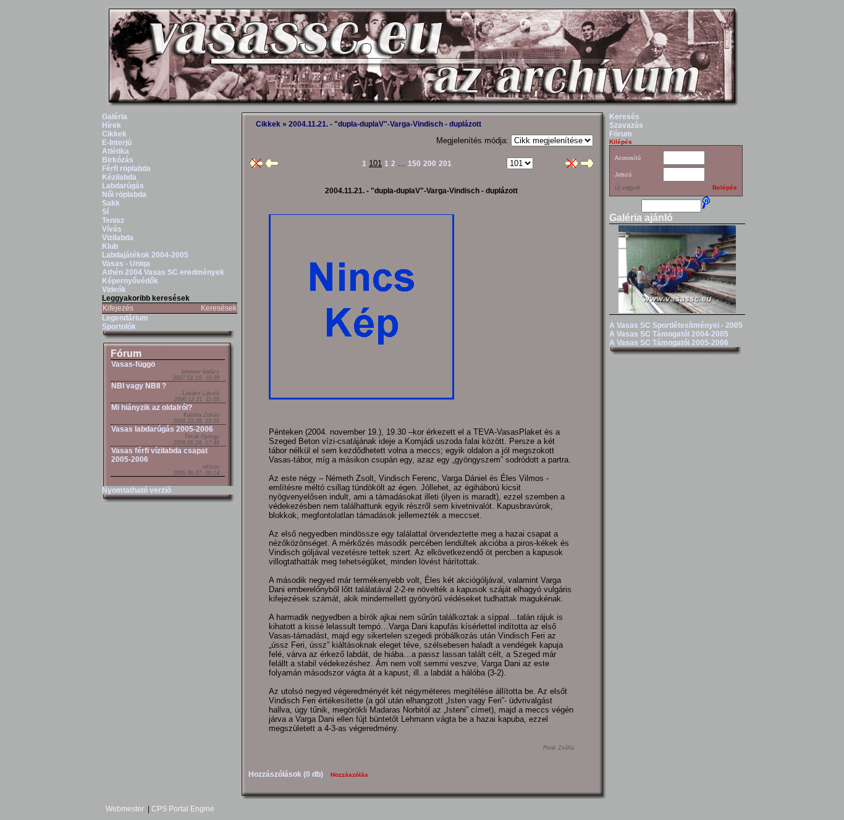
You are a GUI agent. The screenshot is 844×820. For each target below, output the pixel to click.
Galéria (114, 116)
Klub (110, 246)
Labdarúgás (123, 186)
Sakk (111, 203)
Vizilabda (117, 237)
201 (445, 163)
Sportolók (119, 326)
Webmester (125, 809)
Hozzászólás (349, 774)
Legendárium (125, 318)
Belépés (724, 187)
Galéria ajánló (641, 217)
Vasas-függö (133, 364)
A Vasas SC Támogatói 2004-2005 (668, 334)
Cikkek (114, 134)
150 (414, 163)
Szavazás (626, 125)
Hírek (111, 125)
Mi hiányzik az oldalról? (151, 407)
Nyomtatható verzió (136, 490)
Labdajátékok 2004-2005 (145, 255)
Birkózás (117, 160)
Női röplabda (124, 194)
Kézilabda (119, 177)
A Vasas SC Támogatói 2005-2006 (668, 342)
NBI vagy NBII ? (138, 386)
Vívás (112, 229)
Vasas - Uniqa (126, 263)
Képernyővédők (130, 281)
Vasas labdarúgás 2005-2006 (162, 429)
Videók (114, 289)
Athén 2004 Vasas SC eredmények (163, 272)
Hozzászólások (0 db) (285, 774)
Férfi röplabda (126, 168)
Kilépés (620, 141)
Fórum (126, 353)
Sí (105, 211)
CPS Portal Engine (182, 809)
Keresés (624, 116)
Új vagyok (628, 188)
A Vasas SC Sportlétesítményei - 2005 (676, 325)
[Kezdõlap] (422, 108)
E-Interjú (117, 142)
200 (429, 163)
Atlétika (115, 151)
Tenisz (113, 220)
